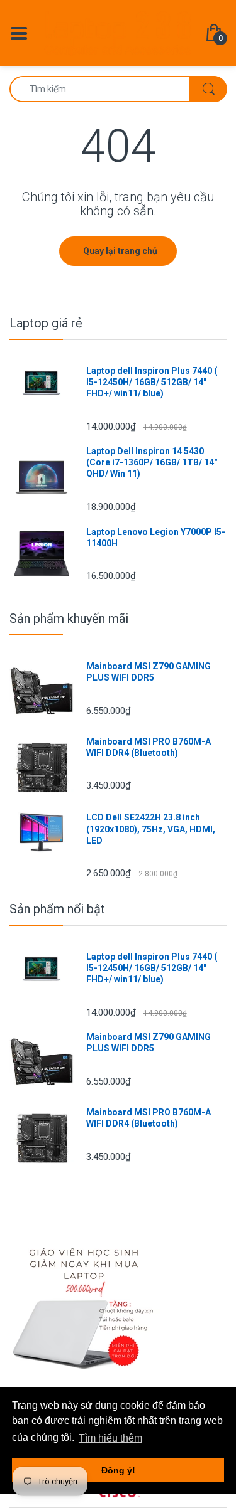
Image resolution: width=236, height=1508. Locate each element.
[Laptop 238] (118, 32)
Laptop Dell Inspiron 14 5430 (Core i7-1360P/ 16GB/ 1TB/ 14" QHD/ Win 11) (151, 462)
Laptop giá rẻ (45, 323)
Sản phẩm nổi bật (57, 908)
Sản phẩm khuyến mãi (68, 618)
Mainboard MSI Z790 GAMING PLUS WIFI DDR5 (148, 671)
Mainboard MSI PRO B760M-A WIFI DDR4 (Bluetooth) (148, 747)
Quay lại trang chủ (120, 251)
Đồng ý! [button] (118, 1470)
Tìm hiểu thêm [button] (110, 1438)
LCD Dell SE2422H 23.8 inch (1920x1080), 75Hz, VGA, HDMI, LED (150, 828)
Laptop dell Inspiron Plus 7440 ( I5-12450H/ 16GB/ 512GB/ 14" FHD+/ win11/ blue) (151, 382)
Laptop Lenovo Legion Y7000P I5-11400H (155, 537)
